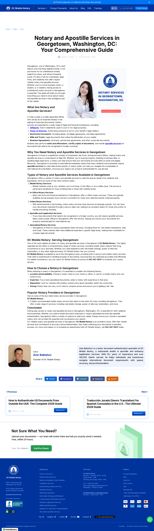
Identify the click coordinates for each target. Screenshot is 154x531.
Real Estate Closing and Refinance (51, 496)
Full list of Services (46, 474)
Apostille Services (46, 490)
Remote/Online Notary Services (50, 486)
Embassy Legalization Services (50, 502)
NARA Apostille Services (48, 505)
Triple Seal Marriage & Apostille (134, 493)
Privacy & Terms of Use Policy (137, 526)
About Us (126, 480)
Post (21, 29)
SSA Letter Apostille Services (50, 512)
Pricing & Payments (130, 474)
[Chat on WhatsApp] (150, 519)
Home (8, 29)
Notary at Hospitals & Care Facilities (52, 480)
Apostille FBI (127, 490)
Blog (15, 29)
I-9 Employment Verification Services (52, 499)
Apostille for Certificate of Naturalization (54, 508)
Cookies (122, 526)
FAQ (124, 486)
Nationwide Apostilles (47, 493)
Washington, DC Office (131, 496)
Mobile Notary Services (48, 477)
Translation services (47, 483)
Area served (127, 483)
